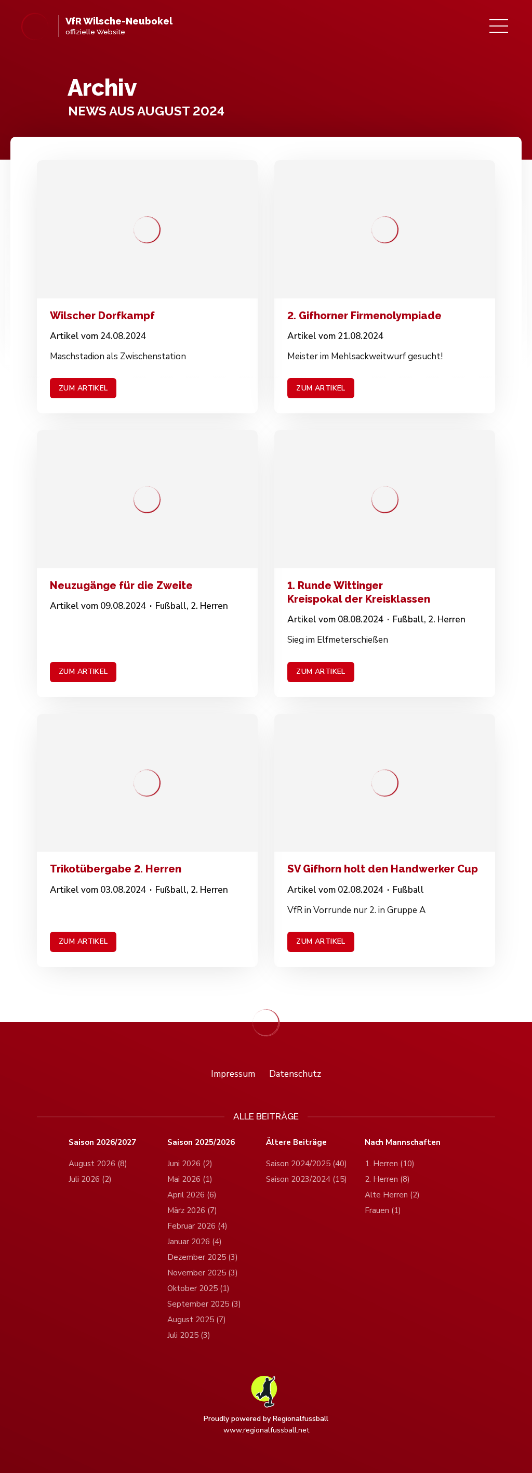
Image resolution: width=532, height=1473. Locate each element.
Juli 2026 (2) (90, 1179)
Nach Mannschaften (403, 1143)
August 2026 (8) (98, 1163)
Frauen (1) (383, 1210)
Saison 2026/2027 (102, 1143)
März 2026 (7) (192, 1210)
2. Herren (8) (387, 1179)
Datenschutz (295, 1074)
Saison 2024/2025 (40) (306, 1163)
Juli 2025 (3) (188, 1335)
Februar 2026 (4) (197, 1226)
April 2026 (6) (192, 1195)
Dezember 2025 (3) (202, 1257)
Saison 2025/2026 (201, 1143)
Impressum (233, 1074)
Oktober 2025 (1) (198, 1288)
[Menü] (498, 26)
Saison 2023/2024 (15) (306, 1179)
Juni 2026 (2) (189, 1163)
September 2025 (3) (204, 1304)
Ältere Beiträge (296, 1143)
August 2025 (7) (196, 1319)
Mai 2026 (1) (189, 1179)
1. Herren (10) (390, 1163)
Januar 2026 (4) (194, 1241)
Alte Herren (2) (392, 1195)
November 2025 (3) (202, 1273)
